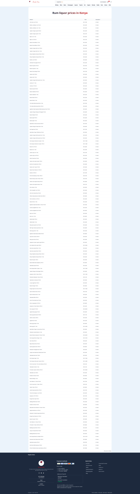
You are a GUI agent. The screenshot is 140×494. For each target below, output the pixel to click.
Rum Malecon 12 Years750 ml (35, 421)
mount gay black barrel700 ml (35, 314)
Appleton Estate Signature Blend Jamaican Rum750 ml (40, 109)
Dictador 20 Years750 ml (34, 375)
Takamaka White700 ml (34, 297)
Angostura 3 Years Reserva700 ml (36, 306)
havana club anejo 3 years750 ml (36, 161)
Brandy (93, 5)
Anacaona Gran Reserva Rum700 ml (36, 439)
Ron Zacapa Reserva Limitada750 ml (36, 436)
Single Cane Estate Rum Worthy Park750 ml (38, 352)
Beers (65, 5)
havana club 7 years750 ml (35, 167)
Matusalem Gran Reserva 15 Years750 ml (37, 407)
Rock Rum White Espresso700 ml (36, 445)
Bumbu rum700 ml (33, 59)
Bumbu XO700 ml (33, 172)
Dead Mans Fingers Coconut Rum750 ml (37, 329)
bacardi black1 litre (33, 100)
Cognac (88, 5)
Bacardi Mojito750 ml (34, 114)
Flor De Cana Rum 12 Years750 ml (36, 384)
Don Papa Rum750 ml (34, 129)
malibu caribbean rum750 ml (35, 25)
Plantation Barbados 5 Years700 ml (36, 277)
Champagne (70, 5)
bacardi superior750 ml (34, 65)
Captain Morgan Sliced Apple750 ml (36, 271)
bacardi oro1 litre (33, 149)
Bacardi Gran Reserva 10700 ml (35, 169)
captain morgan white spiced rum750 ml (37, 138)
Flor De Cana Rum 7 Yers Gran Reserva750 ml (38, 364)
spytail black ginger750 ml (35, 311)
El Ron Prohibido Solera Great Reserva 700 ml (38, 448)
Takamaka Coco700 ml (34, 372)
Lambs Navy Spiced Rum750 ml (35, 390)
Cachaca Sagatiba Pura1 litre (35, 207)
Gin (85, 5)
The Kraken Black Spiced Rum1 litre (36, 103)
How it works (101, 471)
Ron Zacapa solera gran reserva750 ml (37, 361)
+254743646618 (103, 2)
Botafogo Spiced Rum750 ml (35, 427)
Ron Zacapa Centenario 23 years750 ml (37, 143)
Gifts (110, 5)
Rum (102, 5)
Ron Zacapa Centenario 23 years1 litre (37, 140)
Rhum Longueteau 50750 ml (35, 303)
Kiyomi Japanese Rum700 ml (35, 346)
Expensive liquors (89, 469)
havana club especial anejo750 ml (36, 181)
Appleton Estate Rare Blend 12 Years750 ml (38, 204)
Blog (87, 473)
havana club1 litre (33, 77)
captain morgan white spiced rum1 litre (37, 135)
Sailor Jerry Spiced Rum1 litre (35, 248)
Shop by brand (89, 465)
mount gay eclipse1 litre (34, 323)
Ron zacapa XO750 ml (34, 309)
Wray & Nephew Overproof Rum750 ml (37, 54)
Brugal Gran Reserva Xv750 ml (35, 416)
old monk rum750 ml (34, 22)
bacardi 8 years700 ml (34, 259)
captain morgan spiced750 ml (35, 30)
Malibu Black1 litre (33, 222)
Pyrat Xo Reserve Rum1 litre (35, 294)
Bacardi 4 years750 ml (34, 419)
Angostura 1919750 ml (34, 395)
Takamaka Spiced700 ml (34, 265)
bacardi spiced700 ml (34, 88)
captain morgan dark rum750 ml (36, 48)
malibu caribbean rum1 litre (35, 27)
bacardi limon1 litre (33, 201)
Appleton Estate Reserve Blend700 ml (37, 233)
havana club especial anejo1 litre (36, 184)
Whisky (56, 5)
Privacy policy (100, 492)
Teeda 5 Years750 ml (33, 387)
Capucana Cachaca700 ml (34, 236)
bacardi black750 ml (33, 97)
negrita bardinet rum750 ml (35, 410)
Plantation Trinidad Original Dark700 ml (37, 413)
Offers (87, 467)
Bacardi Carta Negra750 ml (35, 71)
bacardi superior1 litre (34, 68)
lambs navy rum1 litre (34, 152)
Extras (105, 5)
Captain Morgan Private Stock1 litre (36, 126)
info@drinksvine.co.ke (41, 481)
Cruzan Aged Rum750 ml (34, 282)
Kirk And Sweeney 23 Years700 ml (36, 175)
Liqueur (76, 5)
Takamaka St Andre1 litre (34, 366)
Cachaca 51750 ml (33, 85)
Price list (87, 463)
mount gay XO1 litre (33, 326)
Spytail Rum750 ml (33, 320)
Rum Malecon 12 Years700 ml (35, 381)
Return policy (105, 492)
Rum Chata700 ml (33, 340)
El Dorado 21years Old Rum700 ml (36, 369)
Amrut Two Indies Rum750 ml (35, 300)
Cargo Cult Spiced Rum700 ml (35, 430)
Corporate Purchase (103, 463)
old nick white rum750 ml (34, 198)
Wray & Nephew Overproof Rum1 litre (37, 56)
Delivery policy (110, 492)
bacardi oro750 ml (33, 146)
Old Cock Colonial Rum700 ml (35, 193)
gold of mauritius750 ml (34, 158)
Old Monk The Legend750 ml (35, 62)
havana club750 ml (33, 74)
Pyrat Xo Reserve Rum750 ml (35, 291)
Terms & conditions (95, 492)
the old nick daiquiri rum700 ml (36, 393)
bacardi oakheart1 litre (34, 94)
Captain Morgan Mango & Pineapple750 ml (38, 111)
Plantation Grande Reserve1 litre (36, 332)
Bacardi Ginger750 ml (34, 285)
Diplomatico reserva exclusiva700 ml (36, 123)
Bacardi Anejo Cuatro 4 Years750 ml (36, 178)
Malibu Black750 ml (33, 219)
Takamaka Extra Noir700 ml (35, 355)
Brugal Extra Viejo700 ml (34, 398)
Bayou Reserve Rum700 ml (35, 343)
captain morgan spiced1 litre (35, 33)
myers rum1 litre (33, 36)
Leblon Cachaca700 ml (34, 317)
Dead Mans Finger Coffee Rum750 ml (37, 132)
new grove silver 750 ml (34, 239)
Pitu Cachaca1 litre (33, 187)
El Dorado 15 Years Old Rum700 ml (36, 424)
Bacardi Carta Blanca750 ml (35, 45)
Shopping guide (89, 471)
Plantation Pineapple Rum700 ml (36, 349)
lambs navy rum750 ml (34, 155)
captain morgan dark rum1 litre (36, 51)
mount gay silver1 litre (34, 230)
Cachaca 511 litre (33, 83)
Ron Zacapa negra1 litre (34, 358)
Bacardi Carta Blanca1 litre (35, 42)
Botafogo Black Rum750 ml (35, 433)
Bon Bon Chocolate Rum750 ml (35, 164)
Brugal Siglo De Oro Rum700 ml (36, 288)
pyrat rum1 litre (33, 216)
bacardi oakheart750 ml (34, 91)
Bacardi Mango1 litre (34, 378)
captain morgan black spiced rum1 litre (37, 80)
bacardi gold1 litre (33, 120)
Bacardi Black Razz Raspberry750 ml (36, 262)
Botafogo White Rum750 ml (35, 401)
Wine (61, 5)
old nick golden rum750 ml (35, 190)
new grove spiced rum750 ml (35, 224)
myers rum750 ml (33, 39)
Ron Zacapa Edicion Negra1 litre (36, 337)
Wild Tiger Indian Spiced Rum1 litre (36, 227)
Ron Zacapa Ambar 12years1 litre (36, 268)
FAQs (100, 465)
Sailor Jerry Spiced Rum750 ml (35, 251)
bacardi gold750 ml (33, 117)
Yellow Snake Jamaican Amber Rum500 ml (37, 196)
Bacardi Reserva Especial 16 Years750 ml (37, 335)
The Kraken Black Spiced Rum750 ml (36, 106)
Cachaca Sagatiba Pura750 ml (35, 210)
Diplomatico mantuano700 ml (35, 280)
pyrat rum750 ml (33, 213)
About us (100, 469)
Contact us (101, 467)
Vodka (98, 5)
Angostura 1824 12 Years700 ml (36, 274)
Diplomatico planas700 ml (34, 442)
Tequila (81, 5)
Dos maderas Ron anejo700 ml (35, 245)
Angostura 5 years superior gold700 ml (37, 242)
